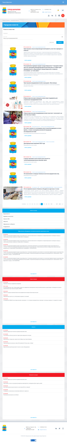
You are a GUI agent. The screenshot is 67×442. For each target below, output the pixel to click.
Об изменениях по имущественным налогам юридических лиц (41, 173)
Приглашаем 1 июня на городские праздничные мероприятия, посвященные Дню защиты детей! (22, 383)
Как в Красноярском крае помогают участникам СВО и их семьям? (16, 387)
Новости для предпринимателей (38, 47)
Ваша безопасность (36, 126)
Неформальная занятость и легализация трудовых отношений (16, 296)
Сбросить (51, 42)
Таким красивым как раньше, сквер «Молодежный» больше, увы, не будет (18, 343)
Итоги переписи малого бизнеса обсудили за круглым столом (41, 189)
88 (59, 204)
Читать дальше (27, 60)
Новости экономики (50, 141)
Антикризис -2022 (35, 187)
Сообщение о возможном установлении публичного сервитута (16, 390)
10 (51, 204)
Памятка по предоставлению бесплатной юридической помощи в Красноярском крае (20, 292)
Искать (60, 42)
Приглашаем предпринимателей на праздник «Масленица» (40, 83)
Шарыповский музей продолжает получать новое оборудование (16, 346)
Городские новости (15, 20)
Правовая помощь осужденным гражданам (12, 283)
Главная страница (6, 20)
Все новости (33, 273)
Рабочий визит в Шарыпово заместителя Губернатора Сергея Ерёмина (17, 339)
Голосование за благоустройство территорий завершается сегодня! (17, 335)
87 (56, 204)
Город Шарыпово (7, 2)
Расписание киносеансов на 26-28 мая (11, 394)
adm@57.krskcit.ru (47, 12)
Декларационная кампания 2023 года (34, 143)
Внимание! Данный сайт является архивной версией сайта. (15, 331)
